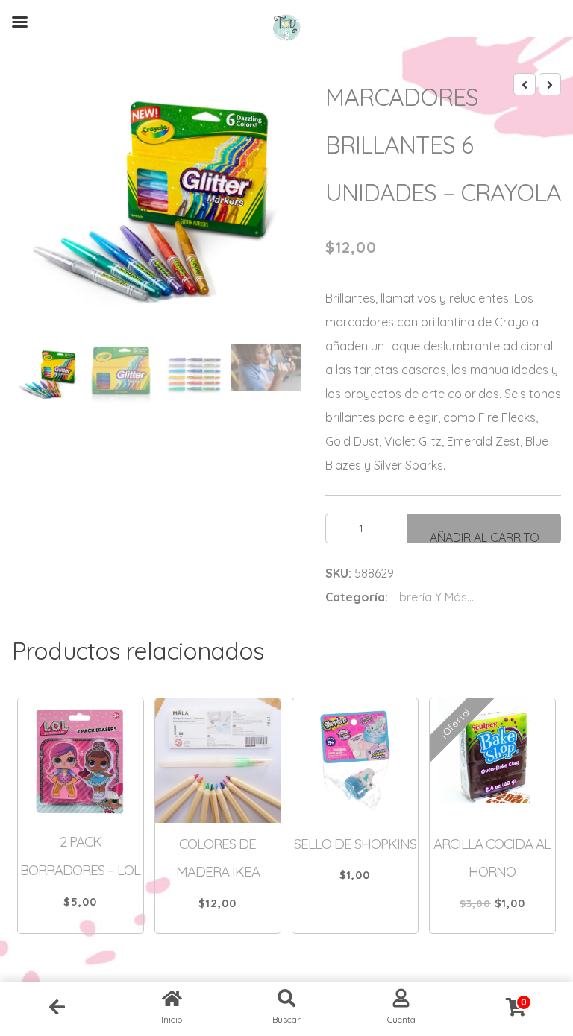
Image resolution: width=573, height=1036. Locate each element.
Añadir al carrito (484, 536)
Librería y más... (432, 597)
